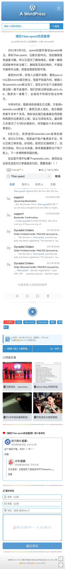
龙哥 (17, 461)
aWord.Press (17, 560)
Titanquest (42, 322)
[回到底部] (60, 564)
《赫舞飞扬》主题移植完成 (19, 348)
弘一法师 (54, 348)
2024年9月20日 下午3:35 (27, 465)
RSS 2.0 (22, 340)
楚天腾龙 (16, 440)
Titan (18, 322)
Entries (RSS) (26, 563)
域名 (53, 322)
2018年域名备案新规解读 (19, 417)
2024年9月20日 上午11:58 (23, 445)
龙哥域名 (33, 42)
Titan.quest (29, 322)
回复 (6, 454)
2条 (41, 42)
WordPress (51, 560)
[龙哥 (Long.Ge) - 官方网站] (33, 14)
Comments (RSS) (39, 563)
